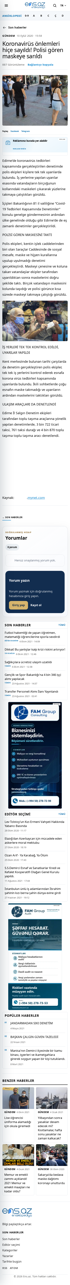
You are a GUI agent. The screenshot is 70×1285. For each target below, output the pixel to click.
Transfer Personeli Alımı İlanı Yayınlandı (31, 691)
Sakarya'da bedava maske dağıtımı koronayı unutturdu (51, 1179)
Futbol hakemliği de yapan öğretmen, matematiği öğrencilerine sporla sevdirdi (32, 635)
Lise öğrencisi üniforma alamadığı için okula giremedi (17, 1122)
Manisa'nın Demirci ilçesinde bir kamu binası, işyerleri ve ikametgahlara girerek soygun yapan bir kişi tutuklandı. (37, 1054)
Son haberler (11, 1239)
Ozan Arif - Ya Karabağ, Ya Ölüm (26, 855)
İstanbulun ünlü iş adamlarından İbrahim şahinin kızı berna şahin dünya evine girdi (33, 891)
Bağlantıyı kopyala (40, 64)
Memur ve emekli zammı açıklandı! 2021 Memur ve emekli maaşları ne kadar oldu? (17, 1183)
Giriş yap (18, 605)
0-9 (27, 15)
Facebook (15, 131)
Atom (14, 1268)
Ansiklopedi (12, 15)
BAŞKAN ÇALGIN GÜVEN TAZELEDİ (34, 1037)
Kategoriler (10, 1250)
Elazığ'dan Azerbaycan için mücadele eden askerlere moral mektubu (33, 840)
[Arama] (55, 5)
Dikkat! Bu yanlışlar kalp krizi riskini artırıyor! (35, 649)
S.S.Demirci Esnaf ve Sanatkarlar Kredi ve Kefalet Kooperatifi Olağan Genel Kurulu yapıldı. (32, 872)
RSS (4, 1268)
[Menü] (6, 5)
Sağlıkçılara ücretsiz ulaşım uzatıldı (28, 662)
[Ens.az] (35, 5)
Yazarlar (7, 1256)
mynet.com (36, 497)
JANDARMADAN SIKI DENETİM (31, 1023)
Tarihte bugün (12, 1261)
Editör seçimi (11, 1245)
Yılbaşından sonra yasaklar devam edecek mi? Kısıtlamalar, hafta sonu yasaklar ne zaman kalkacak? (50, 1128)
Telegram (25, 131)
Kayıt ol (36, 605)
